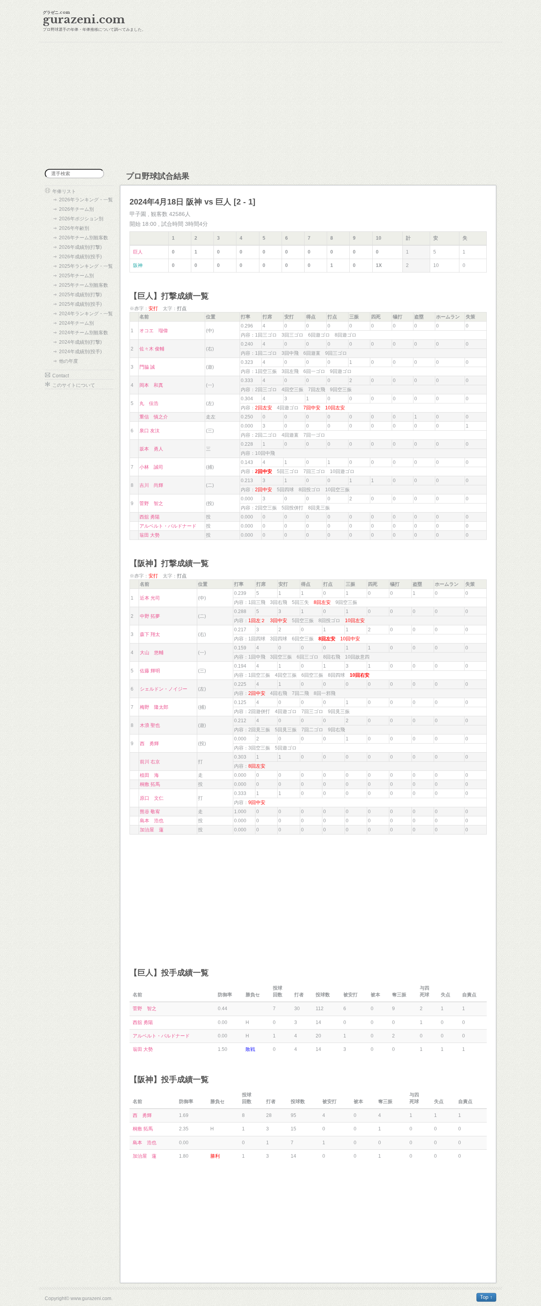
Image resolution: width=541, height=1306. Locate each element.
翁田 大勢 (149, 535)
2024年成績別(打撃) (80, 342)
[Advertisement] (270, 105)
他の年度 (68, 361)
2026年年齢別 (74, 228)
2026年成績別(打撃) (80, 247)
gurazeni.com (84, 19)
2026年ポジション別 (81, 218)
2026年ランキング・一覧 (86, 200)
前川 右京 (150, 762)
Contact (60, 376)
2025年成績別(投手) (80, 304)
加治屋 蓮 (152, 830)
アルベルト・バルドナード (167, 526)
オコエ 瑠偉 (153, 330)
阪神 (138, 265)
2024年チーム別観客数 (83, 332)
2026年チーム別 (76, 209)
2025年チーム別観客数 (83, 285)
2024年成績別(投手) (80, 351)
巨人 (138, 252)
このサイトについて (73, 385)
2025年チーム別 (76, 275)
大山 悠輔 (152, 652)
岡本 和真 (151, 385)
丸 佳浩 (148, 403)
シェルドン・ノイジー (163, 689)
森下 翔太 (150, 634)
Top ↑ (486, 1297)
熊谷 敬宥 (150, 811)
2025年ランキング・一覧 (86, 266)
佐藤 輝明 (150, 671)
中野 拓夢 (150, 616)
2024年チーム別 (76, 323)
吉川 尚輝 (151, 485)
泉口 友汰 (149, 430)
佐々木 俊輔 (151, 349)
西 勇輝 (149, 743)
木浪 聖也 (150, 725)
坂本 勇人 (151, 449)
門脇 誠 (147, 367)
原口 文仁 (152, 798)
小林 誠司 (151, 467)
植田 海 (149, 775)
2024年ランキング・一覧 (86, 313)
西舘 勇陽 (149, 517)
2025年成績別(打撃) (80, 294)
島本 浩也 (152, 820)
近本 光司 (150, 598)
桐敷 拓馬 (150, 784)
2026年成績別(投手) (80, 256)
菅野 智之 (151, 503)
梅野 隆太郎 (154, 707)
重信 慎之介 (153, 417)
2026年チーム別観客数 (83, 237)
